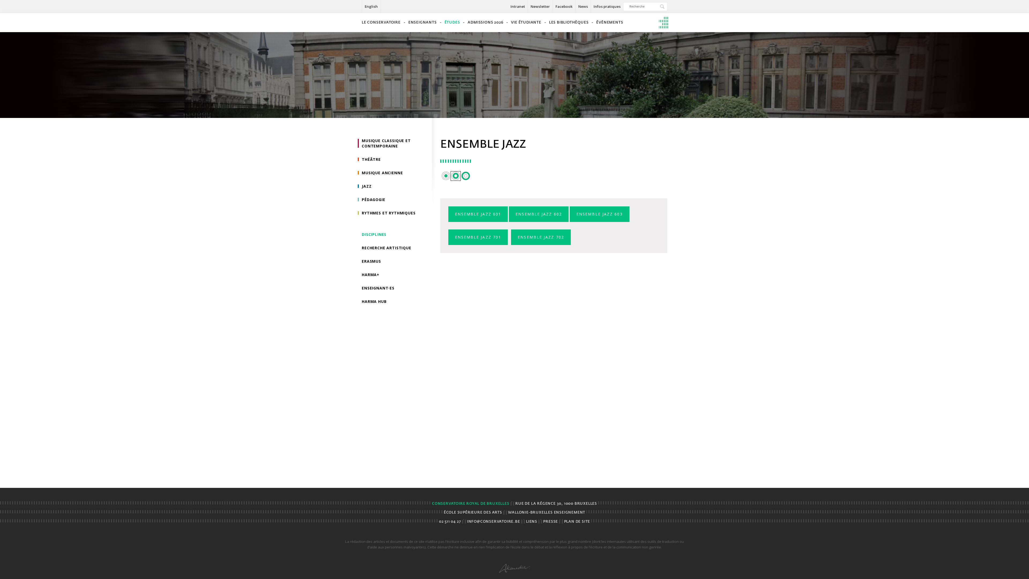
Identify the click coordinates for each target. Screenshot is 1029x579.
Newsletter (540, 6)
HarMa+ (370, 274)
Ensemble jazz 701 (478, 237)
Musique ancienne (382, 172)
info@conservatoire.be (493, 522)
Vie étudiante (526, 22)
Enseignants (422, 22)
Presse (550, 522)
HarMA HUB (374, 301)
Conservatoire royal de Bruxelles (470, 504)
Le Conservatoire (381, 22)
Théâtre (371, 159)
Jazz (366, 186)
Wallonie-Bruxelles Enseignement (546, 512)
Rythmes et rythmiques (389, 213)
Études (452, 22)
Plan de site (577, 522)
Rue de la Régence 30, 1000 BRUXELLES (556, 504)
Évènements (609, 22)
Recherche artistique (386, 247)
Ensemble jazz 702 (541, 237)
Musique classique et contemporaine (386, 143)
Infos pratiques (607, 6)
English (371, 6)
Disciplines (374, 234)
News (583, 6)
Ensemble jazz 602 (539, 214)
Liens (531, 522)
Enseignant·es (378, 288)
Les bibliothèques (569, 22)
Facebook (564, 6)
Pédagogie (373, 199)
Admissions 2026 (485, 22)
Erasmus (371, 261)
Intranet (517, 6)
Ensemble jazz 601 (478, 214)
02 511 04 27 (450, 522)
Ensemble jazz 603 (599, 214)
